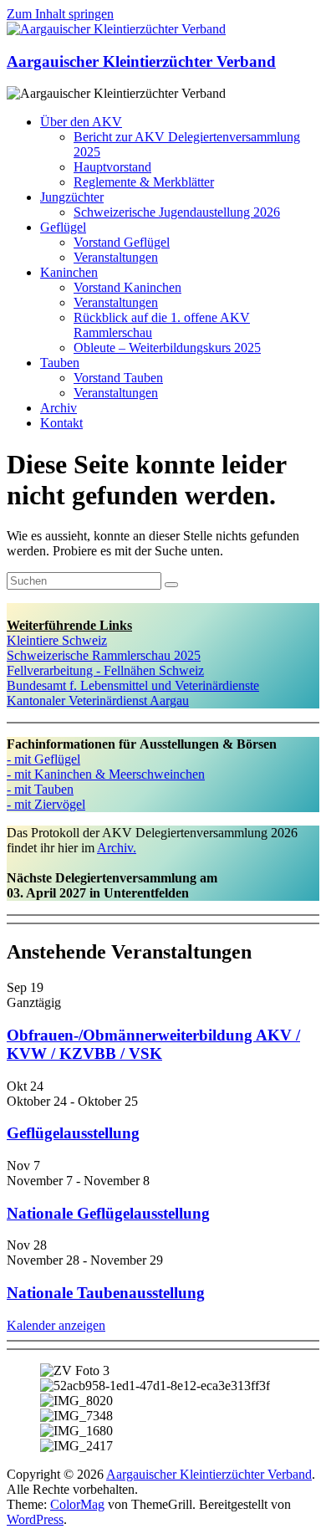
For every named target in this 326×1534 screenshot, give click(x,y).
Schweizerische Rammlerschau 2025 (104, 655)
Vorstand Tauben (118, 378)
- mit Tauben (40, 789)
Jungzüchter (72, 197)
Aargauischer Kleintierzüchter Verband (141, 61)
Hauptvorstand (112, 167)
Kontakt (61, 423)
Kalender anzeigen (56, 1325)
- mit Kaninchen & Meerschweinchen (106, 774)
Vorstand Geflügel (122, 242)
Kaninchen (69, 272)
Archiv (58, 408)
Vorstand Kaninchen (127, 287)
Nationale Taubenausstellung (106, 1292)
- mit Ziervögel (46, 804)
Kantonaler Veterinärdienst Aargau (98, 700)
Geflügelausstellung (73, 1133)
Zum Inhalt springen (60, 14)
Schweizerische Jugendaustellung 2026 (177, 212)
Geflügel (63, 227)
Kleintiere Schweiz (57, 640)
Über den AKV (81, 122)
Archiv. (116, 848)
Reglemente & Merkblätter (144, 182)
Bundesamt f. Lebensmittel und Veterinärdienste (133, 685)
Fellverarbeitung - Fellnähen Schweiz (105, 670)
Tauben (59, 362)
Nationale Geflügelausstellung (108, 1213)
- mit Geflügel (43, 759)
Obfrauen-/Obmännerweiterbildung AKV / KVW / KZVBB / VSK (153, 1044)
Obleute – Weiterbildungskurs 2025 (167, 347)
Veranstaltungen (116, 257)
